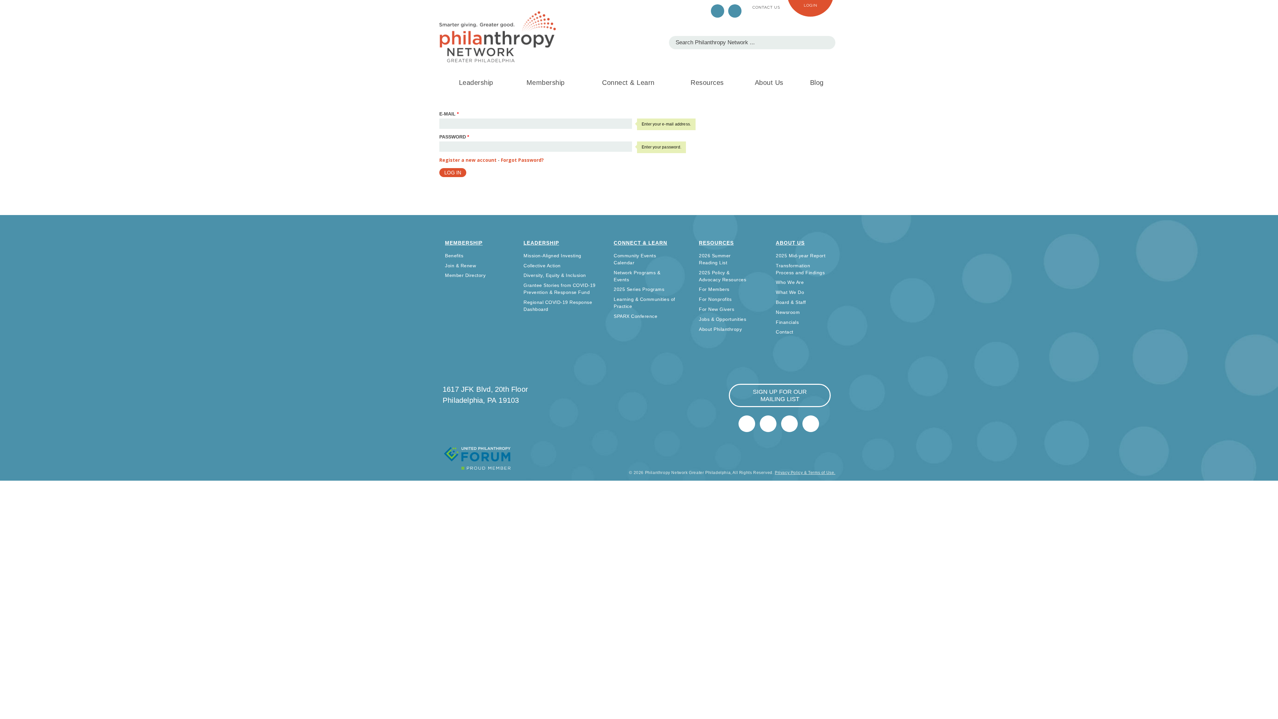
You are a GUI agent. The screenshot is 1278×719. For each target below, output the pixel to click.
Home (810, 423)
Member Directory (465, 275)
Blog (817, 82)
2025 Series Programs (639, 289)
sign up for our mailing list (780, 395)
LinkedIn (735, 11)
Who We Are (790, 282)
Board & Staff (791, 302)
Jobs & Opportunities (722, 319)
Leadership (476, 82)
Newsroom (788, 312)
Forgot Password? (522, 160)
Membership (546, 82)
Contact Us (766, 7)
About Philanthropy (720, 329)
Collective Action (542, 265)
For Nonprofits (715, 299)
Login (810, 5)
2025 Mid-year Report (800, 255)
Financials (787, 322)
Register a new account (468, 160)
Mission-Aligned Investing (552, 255)
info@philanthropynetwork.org (789, 423)
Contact (784, 332)
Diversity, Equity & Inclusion (555, 275)
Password (454, 136)
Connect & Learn (628, 82)
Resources (707, 82)
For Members (714, 289)
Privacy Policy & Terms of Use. (805, 472)
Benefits (454, 255)
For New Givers (716, 309)
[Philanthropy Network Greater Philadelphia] (497, 36)
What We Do (790, 292)
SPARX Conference (635, 316)
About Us (769, 82)
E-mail (449, 114)
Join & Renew (460, 265)
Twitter (717, 11)
